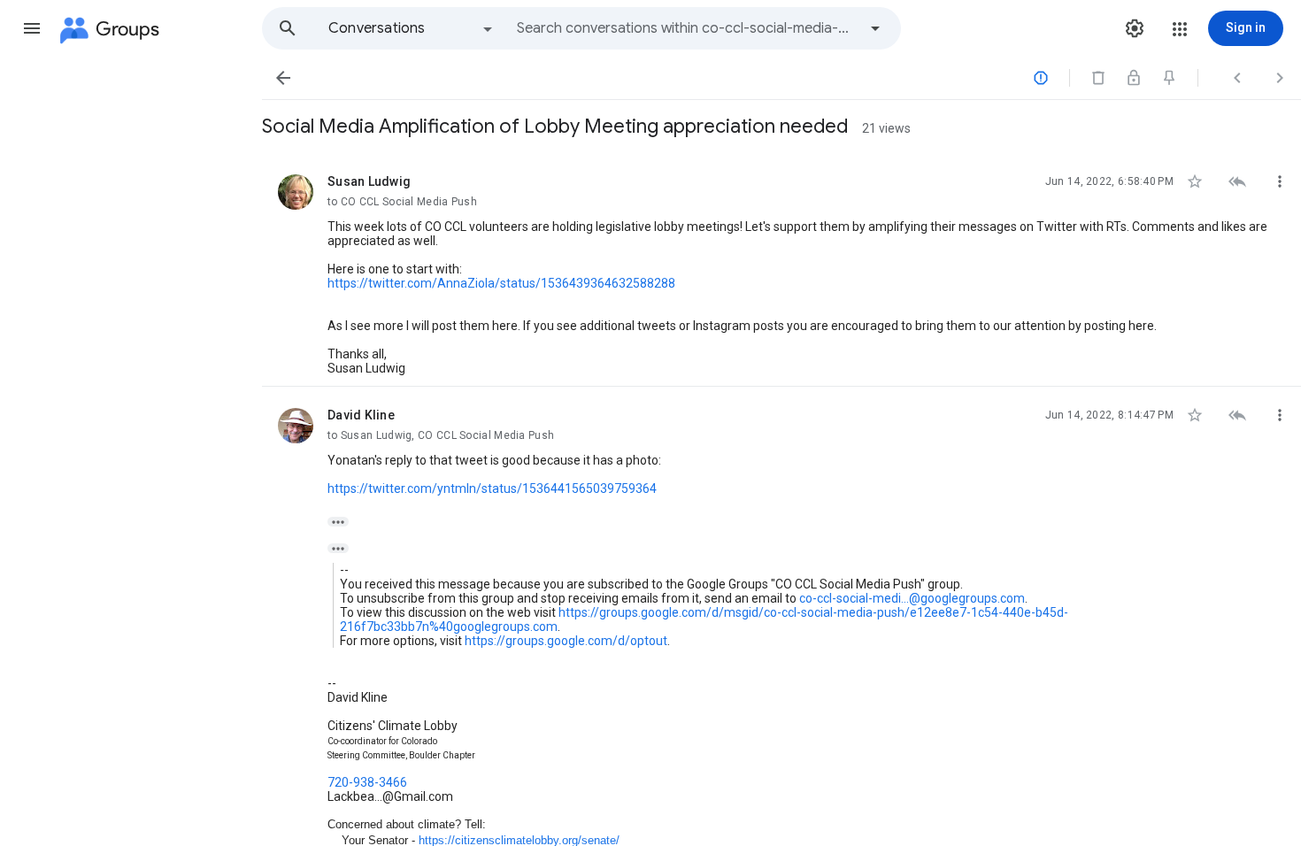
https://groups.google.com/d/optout (566, 641)
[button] (32, 28)
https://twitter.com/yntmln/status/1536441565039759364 (492, 488)
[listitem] (781, 270)
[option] (411, 28)
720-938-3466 (367, 782)
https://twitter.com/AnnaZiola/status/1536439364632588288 (501, 283)
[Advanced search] (875, 28)
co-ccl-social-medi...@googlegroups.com (912, 598)
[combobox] (687, 28)
